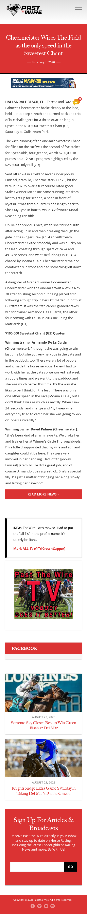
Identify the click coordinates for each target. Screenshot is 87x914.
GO (70, 867)
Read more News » (43, 494)
